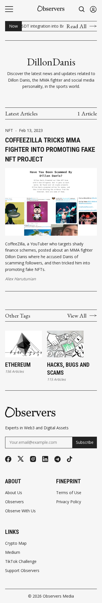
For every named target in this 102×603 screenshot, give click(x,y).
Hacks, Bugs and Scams (68, 368)
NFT (9, 130)
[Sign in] (93, 9)
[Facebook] (8, 459)
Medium (12, 552)
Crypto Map (16, 543)
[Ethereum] (23, 344)
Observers (14, 502)
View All (76, 315)
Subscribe (85, 442)
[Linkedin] (45, 459)
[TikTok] (69, 459)
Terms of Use (68, 493)
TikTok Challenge (21, 561)
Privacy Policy (68, 502)
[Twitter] (21, 459)
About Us (13, 493)
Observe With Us (20, 511)
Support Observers (22, 571)
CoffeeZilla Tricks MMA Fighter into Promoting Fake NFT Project (50, 149)
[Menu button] (9, 9)
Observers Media (58, 596)
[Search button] (82, 9)
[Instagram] (33, 459)
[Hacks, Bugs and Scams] (65, 344)
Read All (76, 26)
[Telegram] (57, 459)
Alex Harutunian (20, 278)
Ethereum (18, 364)
